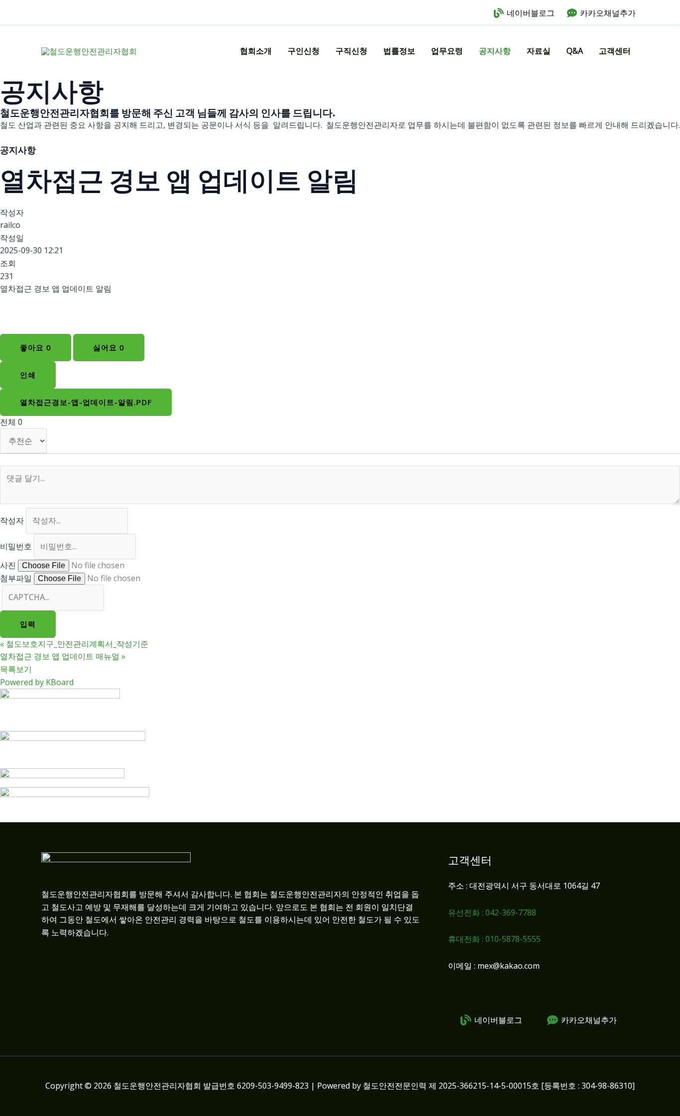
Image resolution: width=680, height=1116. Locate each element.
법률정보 (399, 50)
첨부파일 (16, 578)
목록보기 (16, 669)
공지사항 (495, 50)
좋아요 (35, 347)
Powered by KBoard (37, 682)
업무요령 (447, 50)
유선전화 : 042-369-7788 (492, 912)
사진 (8, 565)
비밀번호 (16, 546)
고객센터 (615, 50)
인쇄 (28, 375)
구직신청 (351, 50)
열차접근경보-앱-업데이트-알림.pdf (86, 402)
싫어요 (108, 347)
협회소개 (256, 50)
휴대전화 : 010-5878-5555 (494, 938)
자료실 (539, 50)
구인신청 (304, 50)
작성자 (12, 520)
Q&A (575, 50)
